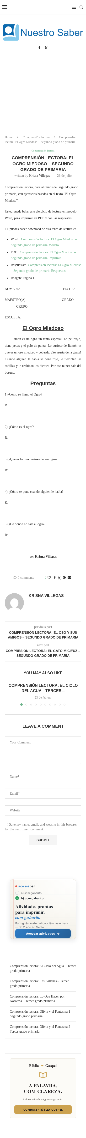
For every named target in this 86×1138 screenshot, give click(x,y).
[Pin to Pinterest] (64, 578)
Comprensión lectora (36, 137)
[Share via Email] (69, 578)
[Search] (81, 7)
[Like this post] (49, 578)
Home (8, 137)
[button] (9, 694)
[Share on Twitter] (59, 578)
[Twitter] (46, 47)
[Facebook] (39, 47)
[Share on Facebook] (55, 578)
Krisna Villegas (39, 175)
